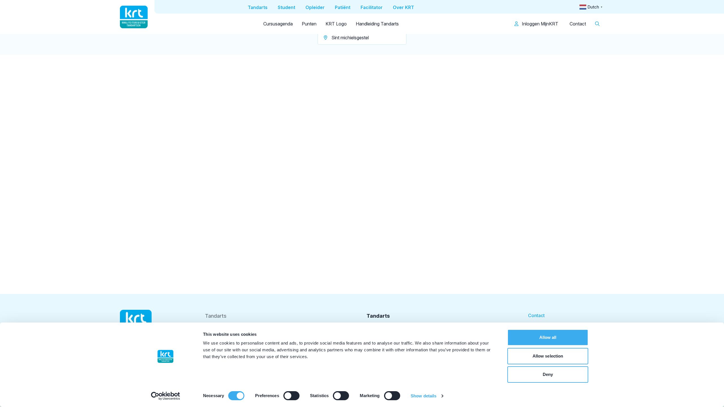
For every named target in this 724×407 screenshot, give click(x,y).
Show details (423, 395)
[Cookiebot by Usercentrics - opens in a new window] (165, 396)
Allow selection (548, 356)
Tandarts (216, 316)
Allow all (548, 337)
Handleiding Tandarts (377, 24)
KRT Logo (336, 24)
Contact (578, 24)
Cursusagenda (278, 24)
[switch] (291, 395)
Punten (309, 24)
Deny (548, 374)
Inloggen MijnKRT (539, 24)
